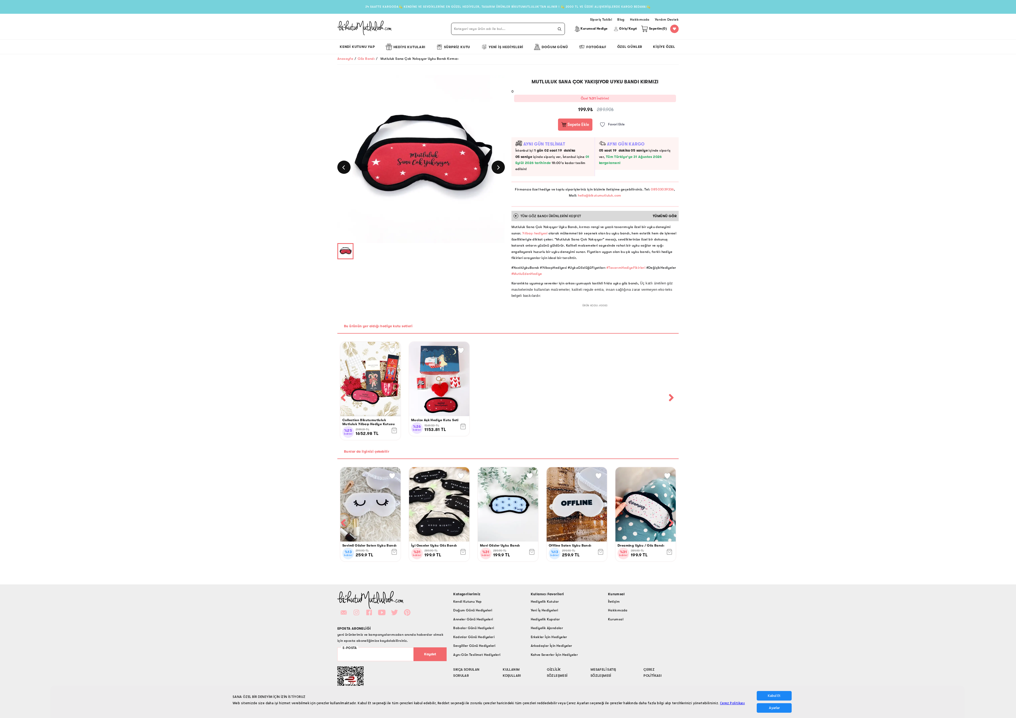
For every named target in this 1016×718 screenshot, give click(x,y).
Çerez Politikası (732, 703)
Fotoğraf (596, 47)
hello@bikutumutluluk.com (599, 195)
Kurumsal (615, 619)
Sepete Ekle (577, 124)
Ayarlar (774, 708)
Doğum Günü (555, 47)
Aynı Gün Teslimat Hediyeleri (476, 655)
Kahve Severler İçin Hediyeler (554, 655)
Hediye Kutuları (409, 47)
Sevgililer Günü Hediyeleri (474, 646)
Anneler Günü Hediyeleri (473, 619)
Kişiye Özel (664, 47)
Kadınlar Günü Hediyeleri (474, 637)
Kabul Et (774, 696)
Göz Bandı (366, 59)
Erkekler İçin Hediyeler (549, 637)
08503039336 (662, 189)
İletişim (614, 601)
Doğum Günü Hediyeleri (472, 610)
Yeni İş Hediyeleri (506, 47)
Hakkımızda (618, 610)
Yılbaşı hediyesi (535, 233)
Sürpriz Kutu (457, 47)
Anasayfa (345, 59)
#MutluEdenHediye (526, 274)
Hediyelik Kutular (545, 601)
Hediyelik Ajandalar (547, 628)
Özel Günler (629, 47)
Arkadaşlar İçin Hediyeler (551, 646)
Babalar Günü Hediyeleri (473, 628)
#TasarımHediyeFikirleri (625, 268)
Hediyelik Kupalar (545, 619)
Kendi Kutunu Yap (357, 47)
